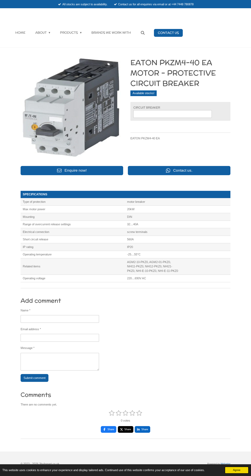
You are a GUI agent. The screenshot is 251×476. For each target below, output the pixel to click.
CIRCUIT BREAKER (146, 107)
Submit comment (34, 378)
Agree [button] (236, 470)
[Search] (143, 33)
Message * (28, 348)
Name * (25, 310)
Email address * (31, 329)
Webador (225, 463)
